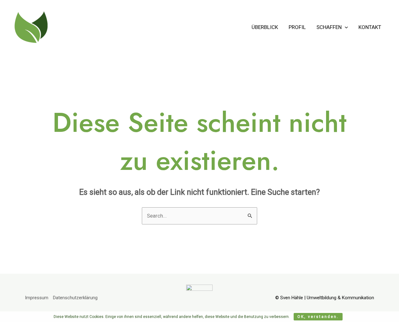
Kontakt (369, 27)
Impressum (36, 297)
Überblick (265, 27)
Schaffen (329, 27)
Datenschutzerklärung (75, 297)
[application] (345, 27)
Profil (297, 27)
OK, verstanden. (318, 317)
